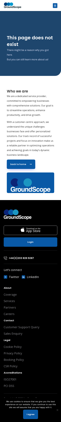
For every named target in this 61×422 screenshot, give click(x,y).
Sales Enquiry (13, 333)
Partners (10, 307)
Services (9, 301)
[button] (55, 5)
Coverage (10, 294)
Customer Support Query (21, 327)
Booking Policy (14, 359)
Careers (9, 314)
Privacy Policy (13, 353)
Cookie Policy (13, 346)
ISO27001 (10, 379)
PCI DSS (9, 385)
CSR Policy (10, 366)
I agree (30, 414)
